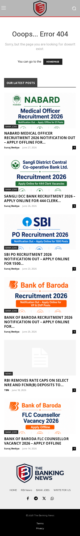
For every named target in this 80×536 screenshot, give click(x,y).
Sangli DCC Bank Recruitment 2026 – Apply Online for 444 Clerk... (39, 198)
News (8, 373)
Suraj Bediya (11, 147)
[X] (44, 499)
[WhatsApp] (52, 499)
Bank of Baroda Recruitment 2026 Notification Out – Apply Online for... (38, 322)
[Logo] (40, 473)
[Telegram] (36, 499)
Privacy (40, 528)
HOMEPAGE (52, 61)
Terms (40, 523)
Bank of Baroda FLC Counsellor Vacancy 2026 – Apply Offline (36, 441)
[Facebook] (28, 499)
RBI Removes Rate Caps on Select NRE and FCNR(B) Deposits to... (36, 382)
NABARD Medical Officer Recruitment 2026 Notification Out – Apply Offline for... (39, 138)
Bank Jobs (11, 126)
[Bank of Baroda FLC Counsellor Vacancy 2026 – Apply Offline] (40, 416)
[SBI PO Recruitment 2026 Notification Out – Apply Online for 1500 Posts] (40, 232)
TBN (6, 390)
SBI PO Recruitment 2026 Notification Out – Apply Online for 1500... (36, 259)
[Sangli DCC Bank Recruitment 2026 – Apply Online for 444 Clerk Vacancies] (40, 173)
